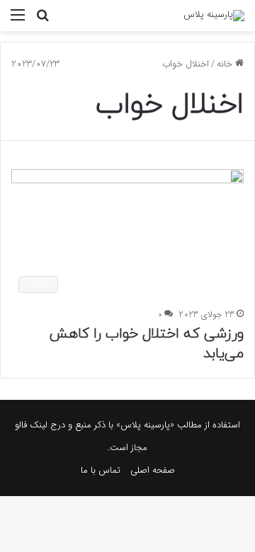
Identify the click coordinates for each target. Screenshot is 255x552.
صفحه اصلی (152, 470)
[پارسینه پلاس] (213, 15)
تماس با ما (100, 470)
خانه (226, 64)
